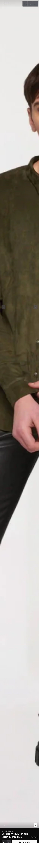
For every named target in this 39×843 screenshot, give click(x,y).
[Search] (30, 3)
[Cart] (35, 3)
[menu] (25, 3)
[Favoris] (35, 825)
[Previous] (3, 307)
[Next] (35, 307)
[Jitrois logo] (5, 3)
